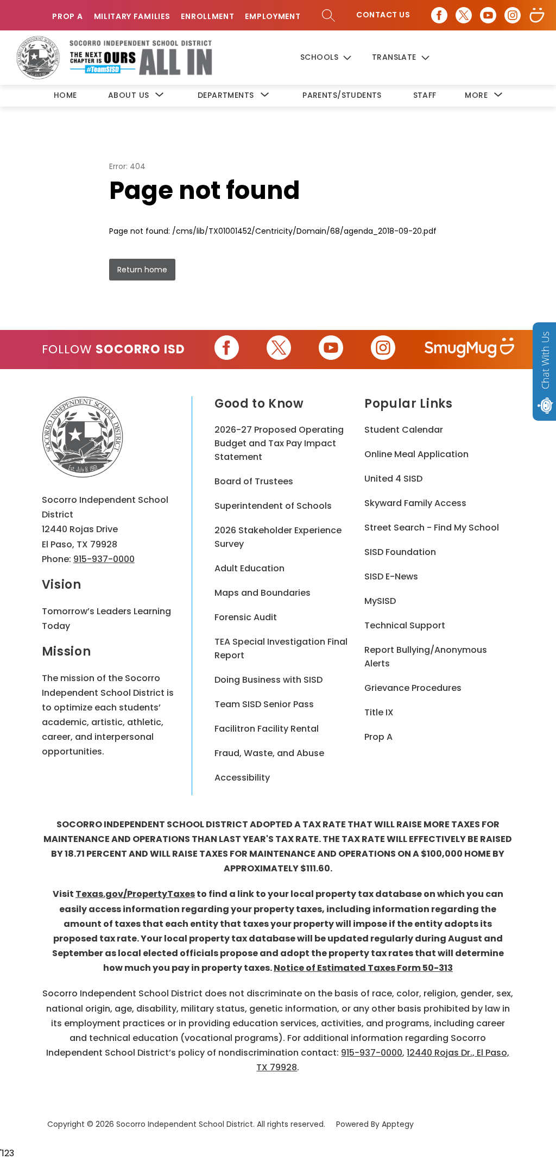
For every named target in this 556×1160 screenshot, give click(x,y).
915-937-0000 (104, 559)
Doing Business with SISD (268, 679)
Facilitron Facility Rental (266, 728)
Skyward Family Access (415, 503)
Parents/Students (342, 95)
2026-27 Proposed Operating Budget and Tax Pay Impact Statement (279, 443)
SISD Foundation (400, 552)
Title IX (379, 712)
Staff (425, 95)
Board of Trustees (253, 481)
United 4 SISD (393, 478)
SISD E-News (391, 576)
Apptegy (398, 1124)
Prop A (67, 17)
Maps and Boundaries (262, 593)
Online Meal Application (416, 454)
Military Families (132, 17)
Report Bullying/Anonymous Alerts (425, 657)
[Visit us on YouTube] (488, 15)
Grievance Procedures (413, 688)
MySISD (380, 601)
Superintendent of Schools (273, 506)
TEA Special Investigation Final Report (281, 648)
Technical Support (404, 625)
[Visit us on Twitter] (464, 15)
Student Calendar (403, 429)
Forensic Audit (245, 617)
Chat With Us (545, 360)
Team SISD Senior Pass (264, 704)
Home (65, 95)
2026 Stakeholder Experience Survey (278, 537)
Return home (142, 269)
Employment (272, 17)
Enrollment (207, 17)
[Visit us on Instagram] (512, 15)
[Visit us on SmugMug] (537, 15)
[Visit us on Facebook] (439, 15)
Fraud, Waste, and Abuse (269, 753)
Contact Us (383, 15)
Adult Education (249, 568)
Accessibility (242, 777)
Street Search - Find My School (431, 527)
